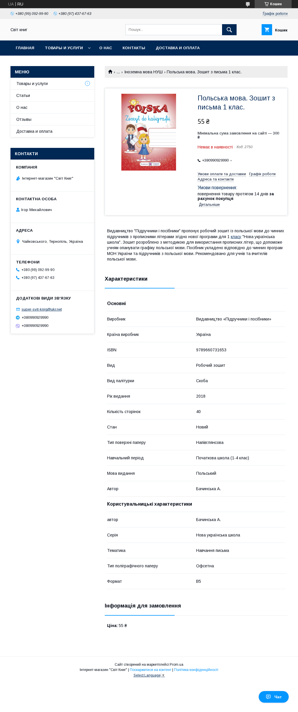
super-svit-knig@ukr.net (42, 309)
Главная (25, 48)
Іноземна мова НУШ (143, 72)
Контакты (134, 48)
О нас (105, 48)
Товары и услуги (64, 48)
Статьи (23, 95)
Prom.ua (176, 665)
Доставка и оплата (178, 48)
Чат (278, 697)
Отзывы (23, 119)
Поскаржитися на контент (150, 670)
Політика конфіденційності (196, 670)
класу (236, 236)
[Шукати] (229, 29)
